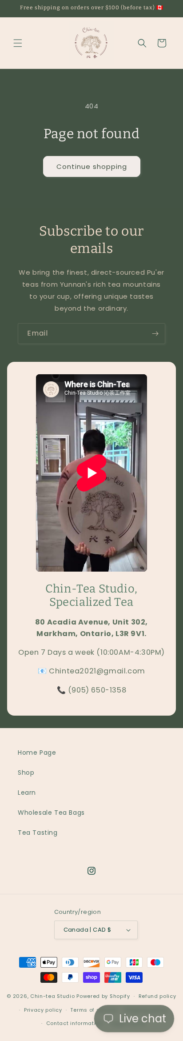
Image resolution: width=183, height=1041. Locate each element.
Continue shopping (91, 166)
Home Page (37, 752)
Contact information (74, 1023)
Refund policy (157, 996)
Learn (27, 792)
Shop (26, 772)
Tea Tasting (38, 832)
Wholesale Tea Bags (51, 812)
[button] (18, 43)
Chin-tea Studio (52, 996)
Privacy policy (43, 1009)
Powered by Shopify (103, 996)
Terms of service (93, 1009)
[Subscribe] (155, 333)
